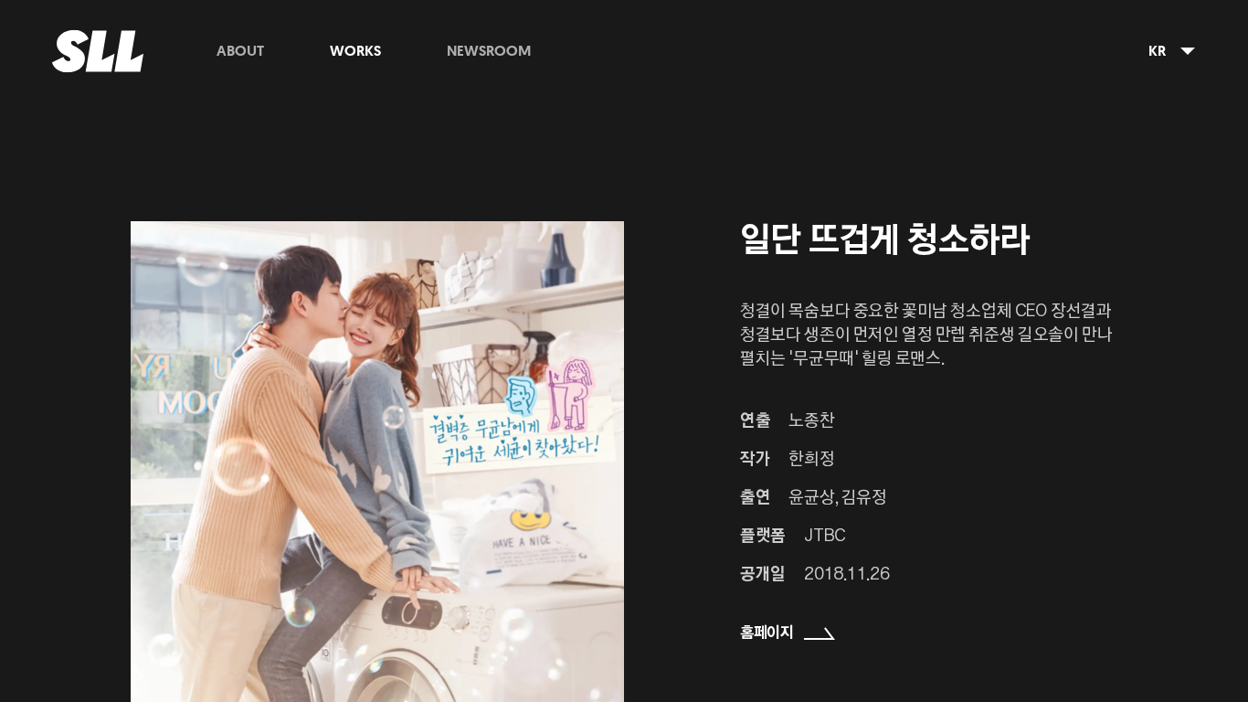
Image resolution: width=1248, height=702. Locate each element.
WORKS (355, 51)
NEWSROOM (489, 51)
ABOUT (240, 51)
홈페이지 (767, 634)
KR (1157, 51)
